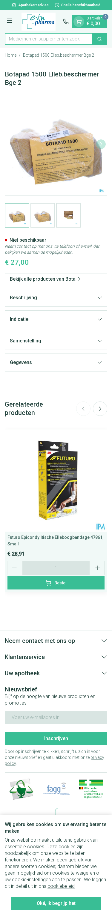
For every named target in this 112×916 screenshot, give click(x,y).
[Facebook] (56, 811)
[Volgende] (101, 144)
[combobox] (48, 39)
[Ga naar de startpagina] (38, 22)
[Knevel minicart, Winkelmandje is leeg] (78, 21)
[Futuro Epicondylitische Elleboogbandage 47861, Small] (56, 480)
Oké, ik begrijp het (56, 903)
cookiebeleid (61, 886)
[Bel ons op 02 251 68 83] (66, 22)
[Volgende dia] (100, 408)
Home (10, 55)
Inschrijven (56, 738)
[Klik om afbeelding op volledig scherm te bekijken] (56, 144)
